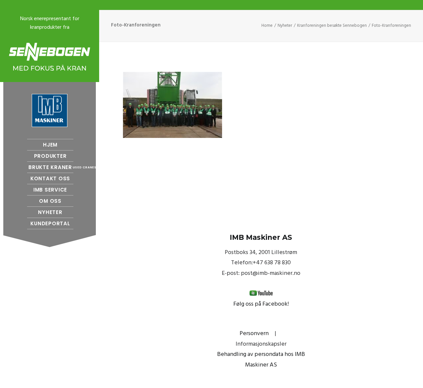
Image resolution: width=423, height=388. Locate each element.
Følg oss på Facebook (260, 304)
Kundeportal (50, 223)
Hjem (50, 144)
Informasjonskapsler (261, 344)
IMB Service (50, 189)
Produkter (50, 155)
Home (267, 25)
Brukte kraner (50, 167)
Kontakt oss (50, 178)
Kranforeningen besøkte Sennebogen (332, 25)
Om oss (50, 200)
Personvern (254, 333)
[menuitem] (49, 145)
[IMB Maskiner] (49, 110)
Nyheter (50, 212)
